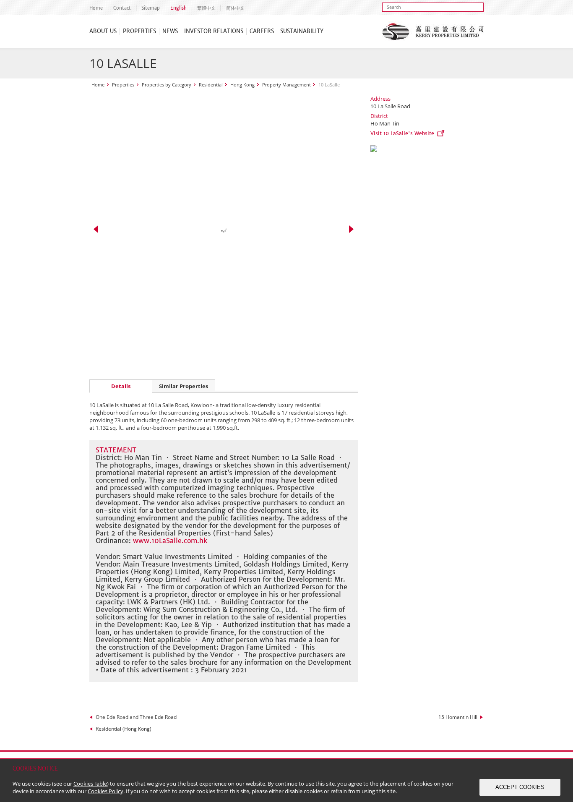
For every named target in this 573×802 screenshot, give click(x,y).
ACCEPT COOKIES (519, 787)
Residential (211, 84)
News (170, 31)
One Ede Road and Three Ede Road (136, 717)
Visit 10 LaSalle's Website (402, 133)
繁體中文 (206, 8)
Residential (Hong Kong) (123, 728)
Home (96, 8)
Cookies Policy (105, 791)
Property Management (286, 84)
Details (120, 386)
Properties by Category (166, 84)
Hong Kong (242, 84)
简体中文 (235, 8)
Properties (139, 31)
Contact (122, 8)
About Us (103, 31)
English (178, 8)
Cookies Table (90, 783)
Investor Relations (213, 31)
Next (351, 229)
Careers (262, 31)
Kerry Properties (433, 31)
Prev (96, 229)
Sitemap (150, 8)
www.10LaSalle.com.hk (170, 540)
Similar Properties (183, 386)
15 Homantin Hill (457, 717)
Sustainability (301, 31)
